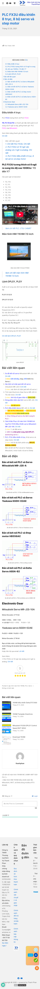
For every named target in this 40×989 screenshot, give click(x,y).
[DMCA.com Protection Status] (20, 985)
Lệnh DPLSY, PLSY (13, 74)
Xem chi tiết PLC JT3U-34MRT (18, 228)
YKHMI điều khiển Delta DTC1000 (25, 703)
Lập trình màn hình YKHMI (16, 686)
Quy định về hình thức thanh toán (16, 876)
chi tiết (21, 651)
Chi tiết (4, 136)
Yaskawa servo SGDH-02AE (16, 107)
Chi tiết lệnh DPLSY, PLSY (11, 336)
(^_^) (30, 955)
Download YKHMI (19, 737)
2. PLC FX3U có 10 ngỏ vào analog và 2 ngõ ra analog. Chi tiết (18, 150)
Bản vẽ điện (7, 79)
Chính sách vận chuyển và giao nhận (16, 897)
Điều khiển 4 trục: (12, 64)
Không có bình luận (8, 688)
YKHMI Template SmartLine (23, 714)
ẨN (26, 60)
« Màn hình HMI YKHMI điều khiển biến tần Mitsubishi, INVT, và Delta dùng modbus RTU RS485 (18, 782)
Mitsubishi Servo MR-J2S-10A (16, 104)
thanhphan (20, 763)
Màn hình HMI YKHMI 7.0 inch (16, 71)
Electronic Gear (9, 102)
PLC (26, 686)
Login (36, 796)
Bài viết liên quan (9, 76)
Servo (30, 686)
